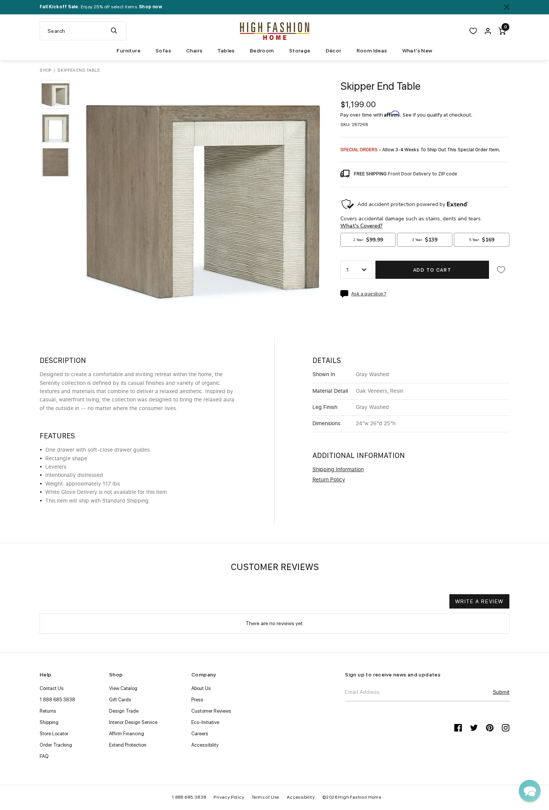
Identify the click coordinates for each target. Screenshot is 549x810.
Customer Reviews (211, 711)
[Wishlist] (473, 31)
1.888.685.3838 (57, 699)
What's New (417, 51)
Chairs (194, 51)
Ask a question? (368, 294)
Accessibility (204, 745)
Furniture (128, 51)
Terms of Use (265, 797)
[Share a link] (345, 294)
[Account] (488, 31)
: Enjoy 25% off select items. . (101, 6)
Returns (48, 711)
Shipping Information (338, 470)
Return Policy (328, 480)
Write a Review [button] (479, 601)
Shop (46, 70)
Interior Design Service (133, 722)
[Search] (114, 31)
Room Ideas (372, 51)
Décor (333, 51)
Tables (225, 51)
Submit (501, 692)
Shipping (49, 722)
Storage (300, 51)
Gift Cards (120, 699)
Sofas (163, 51)
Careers (199, 733)
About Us (201, 688)
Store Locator (54, 733)
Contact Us (52, 688)
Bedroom (262, 51)
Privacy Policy (229, 797)
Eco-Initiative (205, 722)
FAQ (44, 756)
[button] (55, 94)
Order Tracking (56, 745)
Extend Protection (127, 745)
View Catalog (123, 688)
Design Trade (123, 711)
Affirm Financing (126, 733)
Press (197, 699)
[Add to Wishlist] (501, 270)
